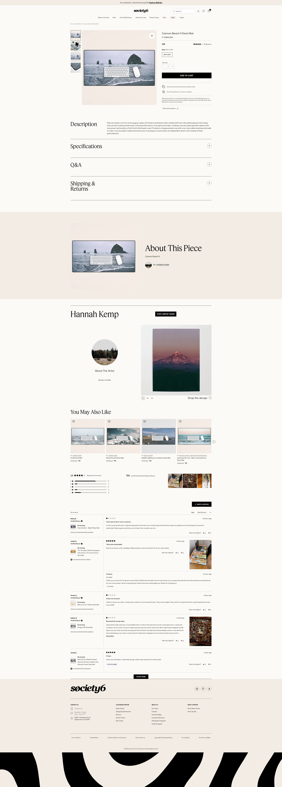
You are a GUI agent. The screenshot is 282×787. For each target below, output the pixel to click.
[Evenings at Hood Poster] (176, 360)
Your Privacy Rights (204, 737)
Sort (193, 512)
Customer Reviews (158, 718)
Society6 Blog (156, 715)
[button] (202, 44)
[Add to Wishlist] (74, 421)
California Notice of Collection (117, 737)
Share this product (169, 108)
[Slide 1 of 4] (76, 35)
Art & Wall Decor (126, 17)
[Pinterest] (203, 689)
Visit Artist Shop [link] (166, 314)
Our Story (155, 708)
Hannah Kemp (168, 37)
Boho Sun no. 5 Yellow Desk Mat (88, 605)
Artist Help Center (194, 708)
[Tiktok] (209, 689)
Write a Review (204, 505)
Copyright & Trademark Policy (163, 737)
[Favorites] (203, 11)
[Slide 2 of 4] (76, 46)
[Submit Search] (174, 11)
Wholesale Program (159, 721)
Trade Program (157, 724)
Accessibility (186, 737)
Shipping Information (123, 711)
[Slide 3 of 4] (76, 57)
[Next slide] (213, 442)
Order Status (120, 718)
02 (147, 398)
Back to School (103, 17)
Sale (172, 17)
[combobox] (183, 11)
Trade (182, 17)
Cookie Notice (94, 737)
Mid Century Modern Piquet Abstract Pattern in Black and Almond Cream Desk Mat (88, 661)
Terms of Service (140, 737)
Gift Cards (119, 721)
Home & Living (141, 17)
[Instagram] (197, 689)
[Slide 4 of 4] (76, 68)
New (114, 17)
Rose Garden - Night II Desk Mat (89, 528)
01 (143, 398)
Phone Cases (154, 17)
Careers (154, 711)
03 (152, 398)
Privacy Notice (76, 737)
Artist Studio (192, 711)
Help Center (120, 708)
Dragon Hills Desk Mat (85, 627)
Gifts (164, 17)
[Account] (198, 11)
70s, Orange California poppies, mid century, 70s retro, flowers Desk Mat (89, 552)
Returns (118, 715)
